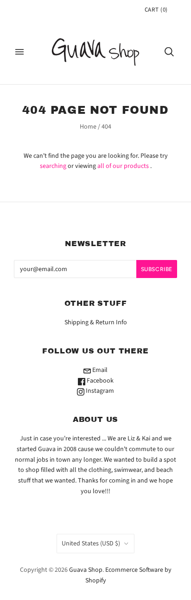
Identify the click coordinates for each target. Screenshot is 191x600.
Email (99, 370)
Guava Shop (85, 570)
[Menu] (19, 52)
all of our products (123, 166)
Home (88, 126)
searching (53, 166)
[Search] (169, 52)
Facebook (99, 380)
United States (91, 543)
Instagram (99, 391)
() (156, 10)
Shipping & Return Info (95, 322)
